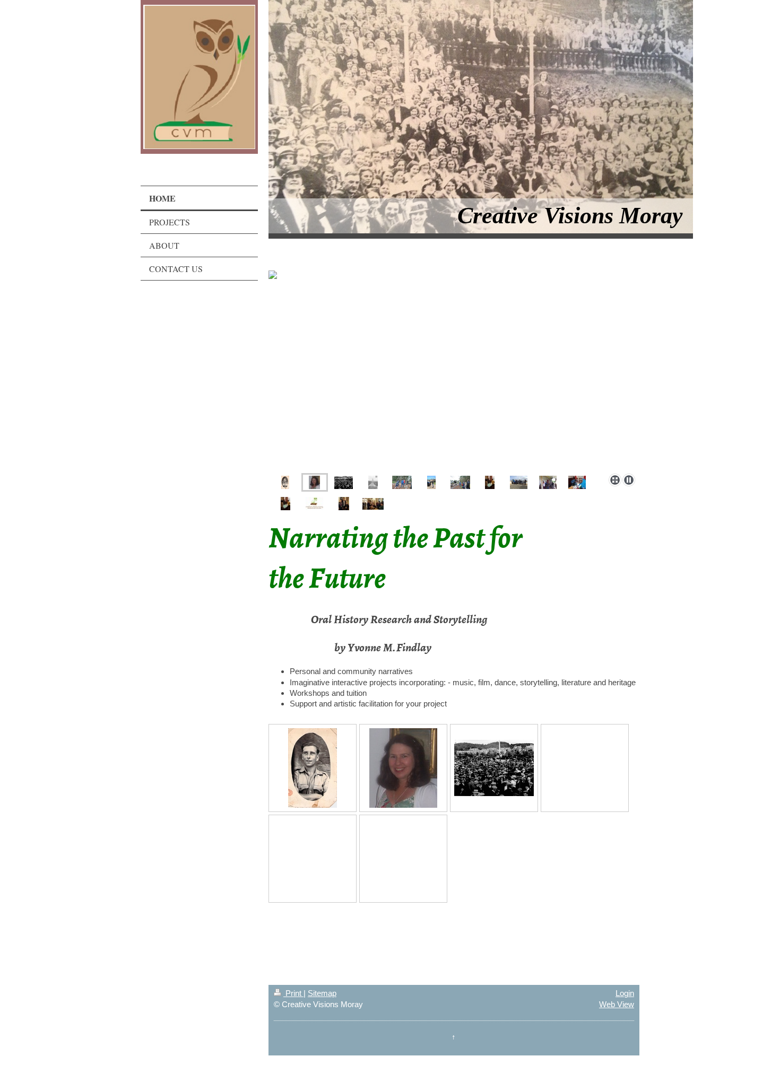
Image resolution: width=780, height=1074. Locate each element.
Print (293, 993)
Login (625, 993)
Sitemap (322, 993)
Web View (616, 1004)
